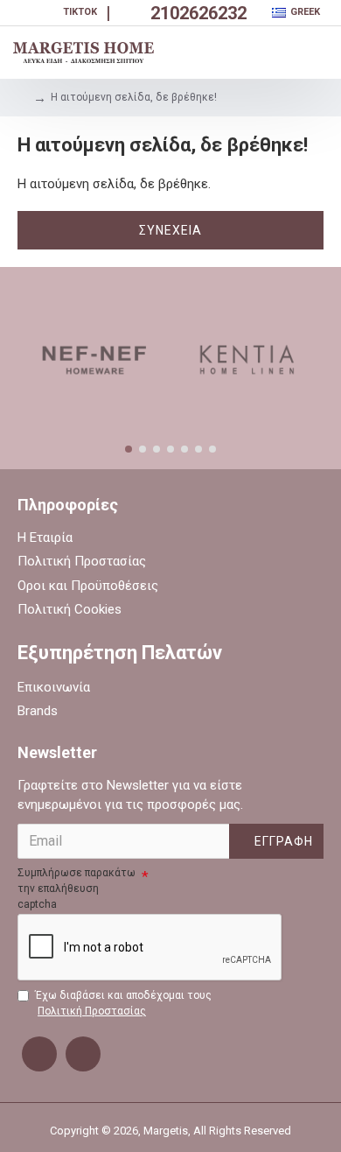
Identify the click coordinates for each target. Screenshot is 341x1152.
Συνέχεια (170, 230)
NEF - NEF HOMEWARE (94, 435)
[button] (128, 449)
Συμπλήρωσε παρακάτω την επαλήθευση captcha (76, 888)
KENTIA (247, 435)
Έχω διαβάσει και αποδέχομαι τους (123, 1003)
